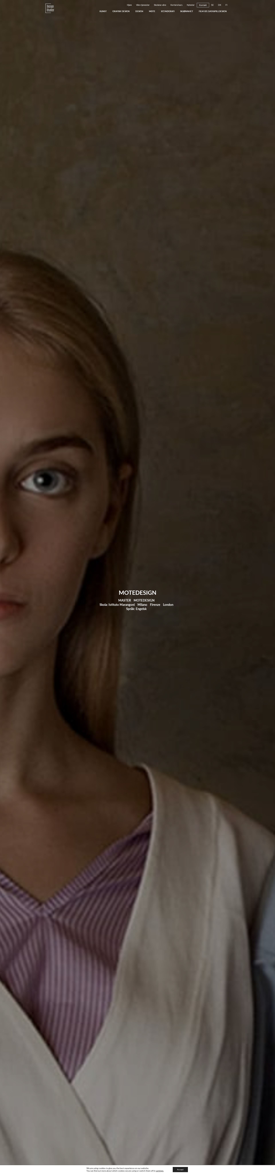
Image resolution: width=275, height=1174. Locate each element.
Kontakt (120, 95)
